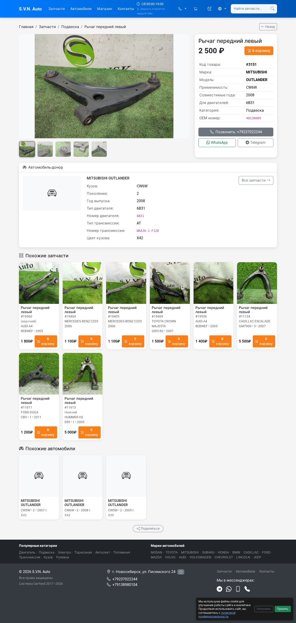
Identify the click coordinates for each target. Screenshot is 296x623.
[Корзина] (196, 8)
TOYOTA (172, 552)
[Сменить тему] (209, 9)
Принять (282, 608)
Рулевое (62, 557)
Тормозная (83, 552)
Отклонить (264, 608)
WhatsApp (219, 142)
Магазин (104, 9)
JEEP (257, 557)
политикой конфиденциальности (216, 614)
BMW (236, 552)
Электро (64, 552)
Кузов (48, 557)
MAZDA (156, 557)
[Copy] (180, 572)
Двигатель (27, 552)
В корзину (261, 50)
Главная (26, 27)
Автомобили (81, 9)
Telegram (257, 142)
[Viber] (238, 589)
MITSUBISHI (190, 552)
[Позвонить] (247, 589)
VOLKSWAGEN (200, 557)
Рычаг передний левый (105, 27)
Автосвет (102, 552)
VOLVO (170, 557)
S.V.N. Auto (30, 9)
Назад (270, 26)
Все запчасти (254, 180)
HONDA (223, 552)
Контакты (126, 9)
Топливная (121, 552)
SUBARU (208, 552)
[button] (182, 8)
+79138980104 (124, 584)
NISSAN (156, 552)
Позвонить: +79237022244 (239, 132)
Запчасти (56, 9)
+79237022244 (124, 579)
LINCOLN (243, 557)
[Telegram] (219, 589)
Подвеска (70, 27)
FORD (266, 552)
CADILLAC (251, 552)
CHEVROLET (224, 557)
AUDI (182, 557)
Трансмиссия (29, 557)
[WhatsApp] (228, 589)
